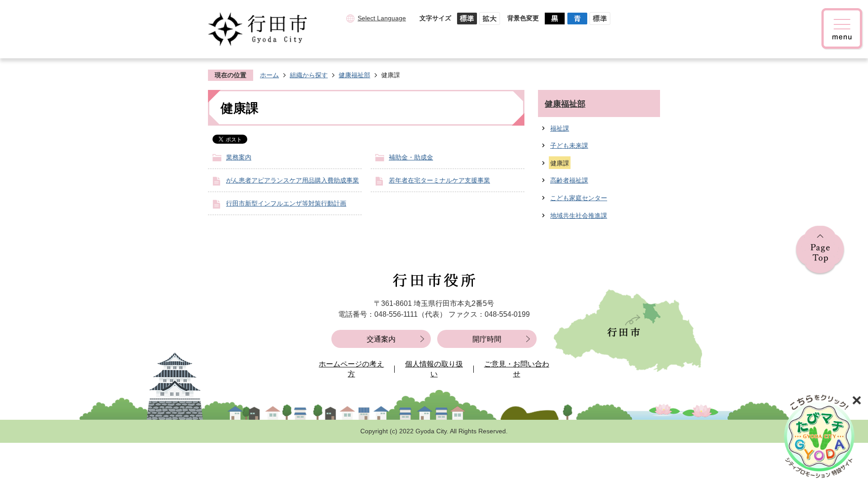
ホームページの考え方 (351, 369)
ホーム (269, 75)
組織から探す (309, 75)
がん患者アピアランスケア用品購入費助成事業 (292, 180)
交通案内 (381, 339)
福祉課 (559, 128)
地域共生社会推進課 (578, 215)
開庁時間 (486, 339)
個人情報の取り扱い (434, 369)
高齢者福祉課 (569, 180)
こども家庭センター (578, 198)
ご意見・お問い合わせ (516, 369)
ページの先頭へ (820, 250)
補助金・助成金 (411, 157)
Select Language (382, 18)
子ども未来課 (569, 145)
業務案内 (238, 157)
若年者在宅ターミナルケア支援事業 (439, 180)
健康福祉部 (354, 75)
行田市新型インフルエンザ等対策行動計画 (286, 203)
